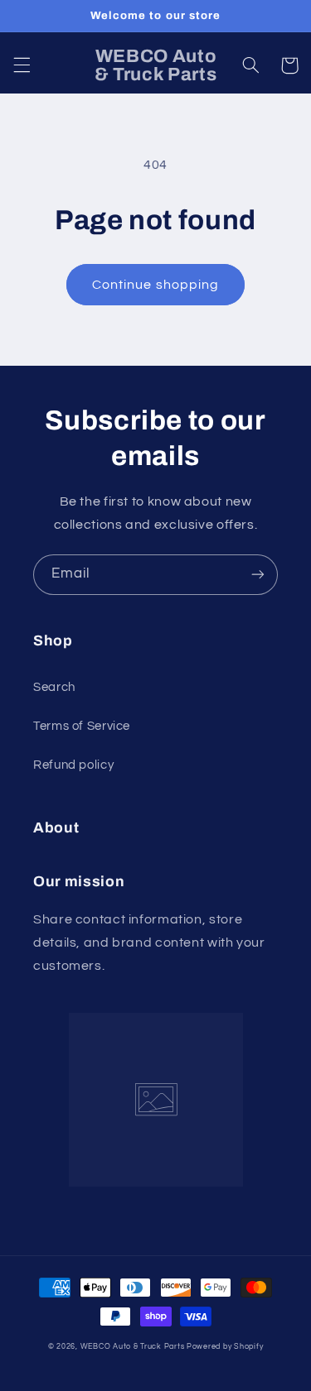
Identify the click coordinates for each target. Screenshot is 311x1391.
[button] (21, 65)
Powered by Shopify (225, 1346)
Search (54, 687)
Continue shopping (155, 284)
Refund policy (73, 765)
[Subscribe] (258, 574)
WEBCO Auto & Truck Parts (132, 1346)
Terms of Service (81, 726)
